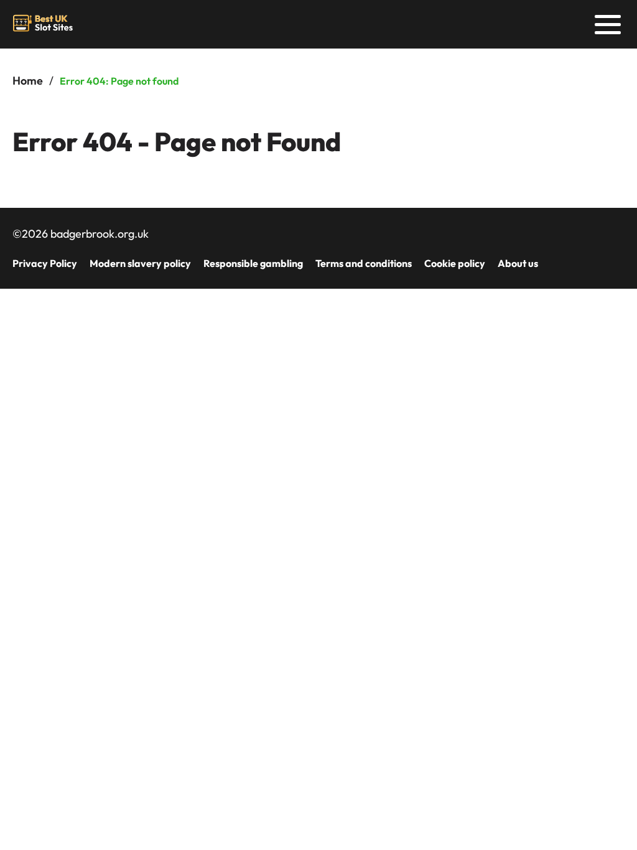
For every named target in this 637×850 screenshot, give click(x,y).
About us (518, 263)
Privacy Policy (44, 263)
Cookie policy (454, 263)
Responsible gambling (253, 263)
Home (27, 80)
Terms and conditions (363, 263)
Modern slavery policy (140, 263)
